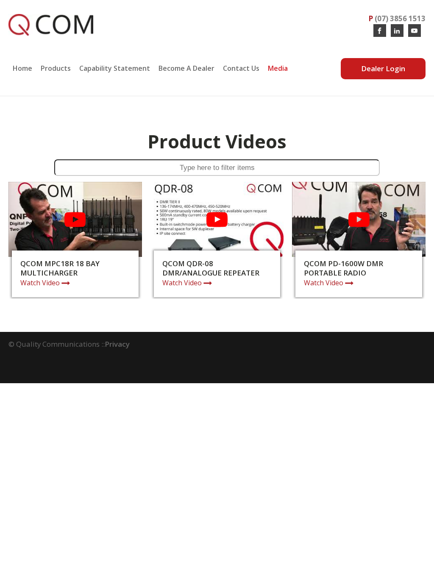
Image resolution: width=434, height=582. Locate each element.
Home (22, 68)
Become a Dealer (186, 68)
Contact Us (241, 68)
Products (56, 68)
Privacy (117, 344)
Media (278, 68)
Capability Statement (114, 68)
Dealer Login (383, 68)
